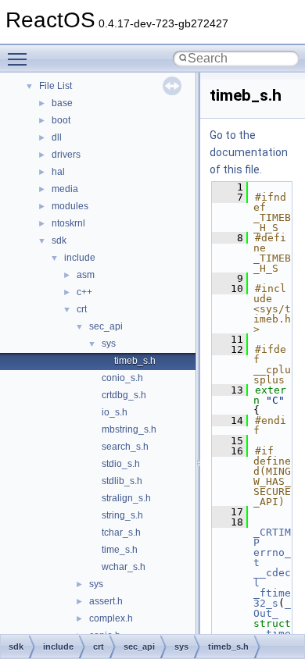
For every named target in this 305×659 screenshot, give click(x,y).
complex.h (111, 618)
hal (58, 171)
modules (70, 206)
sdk (59, 240)
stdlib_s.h (122, 481)
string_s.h (122, 515)
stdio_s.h (121, 463)
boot (61, 120)
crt (82, 309)
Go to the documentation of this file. (249, 152)
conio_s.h (122, 377)
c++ (84, 292)
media (65, 188)
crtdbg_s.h (124, 395)
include (79, 257)
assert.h (106, 601)
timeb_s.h (135, 360)
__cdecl (272, 578)
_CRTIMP (272, 537)
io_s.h (114, 412)
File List (55, 85)
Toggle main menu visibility (20, 59)
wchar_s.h (123, 566)
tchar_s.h (121, 532)
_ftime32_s (272, 598)
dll (57, 137)
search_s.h (125, 446)
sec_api (106, 326)
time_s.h (120, 549)
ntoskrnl (68, 223)
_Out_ (272, 608)
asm (86, 274)
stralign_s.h (126, 498)
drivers (66, 154)
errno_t (272, 557)
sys (109, 343)
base (62, 103)
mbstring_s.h (129, 429)
